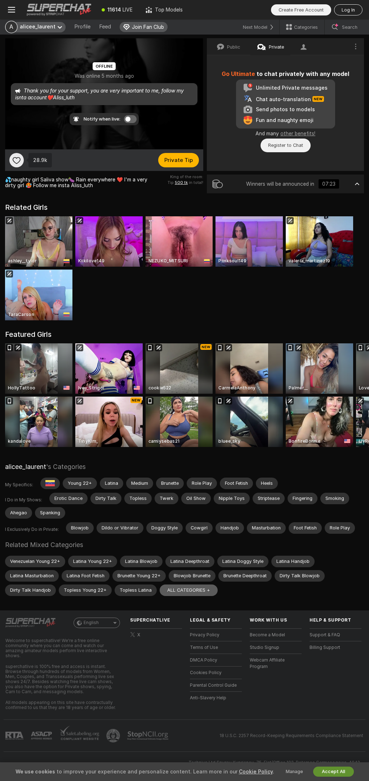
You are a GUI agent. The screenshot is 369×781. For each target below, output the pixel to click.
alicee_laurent (25, 466)
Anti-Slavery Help (208, 697)
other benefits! (297, 133)
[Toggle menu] (11, 9)
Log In (348, 10)
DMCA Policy (203, 660)
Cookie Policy (256, 772)
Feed (105, 26)
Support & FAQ (325, 634)
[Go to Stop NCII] (148, 735)
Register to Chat (285, 145)
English (91, 622)
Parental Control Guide (213, 685)
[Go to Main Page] (59, 9)
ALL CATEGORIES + (188, 590)
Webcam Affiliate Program (267, 663)
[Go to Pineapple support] (113, 735)
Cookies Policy (206, 672)
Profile (82, 26)
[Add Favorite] (16, 160)
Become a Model (267, 634)
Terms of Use (204, 647)
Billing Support (325, 647)
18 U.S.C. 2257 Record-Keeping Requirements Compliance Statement (291, 735)
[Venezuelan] (50, 483)
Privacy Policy (204, 634)
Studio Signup (264, 647)
